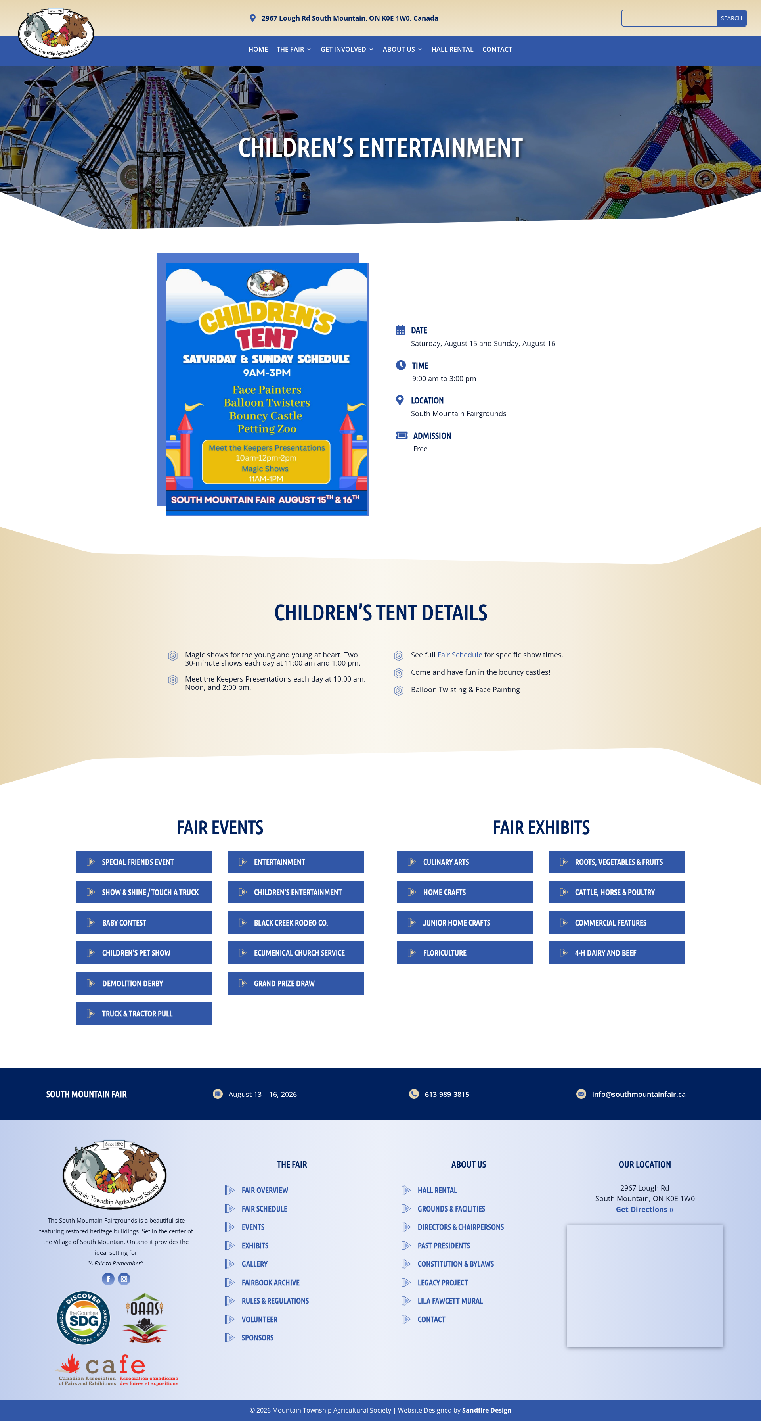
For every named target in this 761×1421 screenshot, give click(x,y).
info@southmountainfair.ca (639, 1094)
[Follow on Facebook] (108, 1279)
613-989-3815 (447, 1094)
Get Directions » (645, 1209)
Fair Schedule (460, 654)
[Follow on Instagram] (124, 1279)
